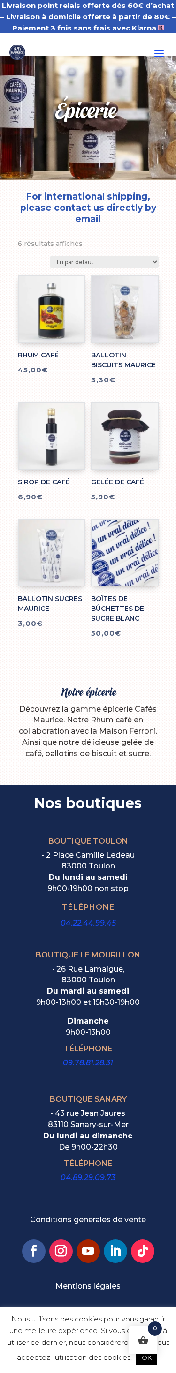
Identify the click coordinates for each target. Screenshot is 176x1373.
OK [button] (147, 1357)
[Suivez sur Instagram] (61, 1251)
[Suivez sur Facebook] (34, 1251)
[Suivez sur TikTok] (142, 1251)
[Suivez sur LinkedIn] (115, 1251)
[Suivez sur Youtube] (88, 1251)
